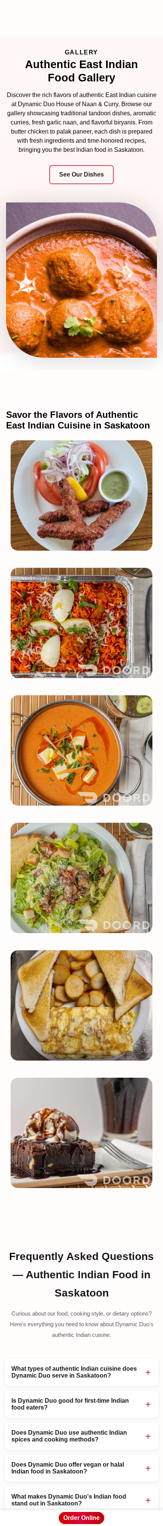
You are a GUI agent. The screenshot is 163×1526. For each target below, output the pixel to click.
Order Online (81, 1518)
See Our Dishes (81, 174)
